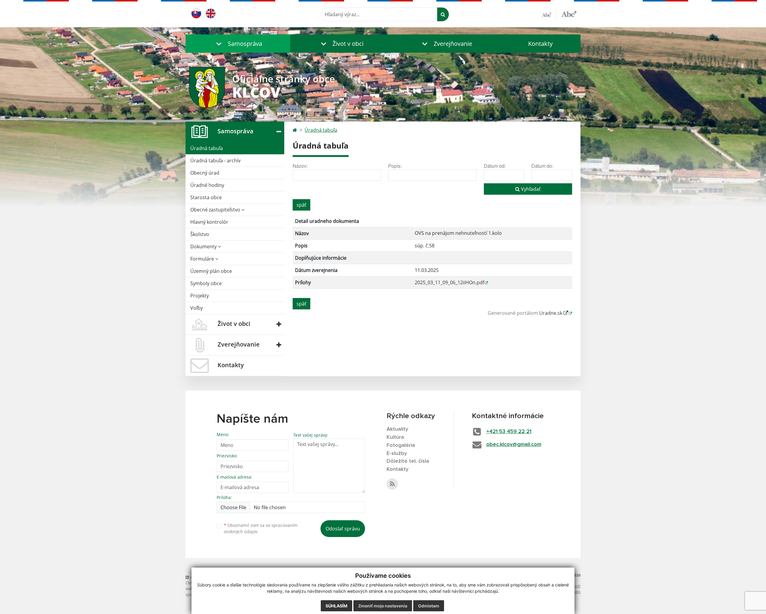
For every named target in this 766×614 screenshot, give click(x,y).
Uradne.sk (551, 313)
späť (301, 205)
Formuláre (202, 258)
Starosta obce (206, 197)
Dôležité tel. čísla (408, 461)
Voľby (196, 308)
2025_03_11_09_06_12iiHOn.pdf (449, 282)
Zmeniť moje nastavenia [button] (382, 605)
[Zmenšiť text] (549, 14)
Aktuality (397, 429)
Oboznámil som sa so (260, 528)
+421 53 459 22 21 (508, 431)
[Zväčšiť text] (569, 13)
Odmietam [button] (428, 605)
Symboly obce (206, 283)
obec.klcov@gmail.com (513, 444)
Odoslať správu (343, 528)
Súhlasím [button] (336, 605)
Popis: (395, 165)
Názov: (300, 165)
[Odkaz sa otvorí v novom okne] (392, 484)
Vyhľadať (530, 189)
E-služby (397, 453)
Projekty (199, 295)
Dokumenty (204, 246)
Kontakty (540, 44)
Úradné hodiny (207, 185)
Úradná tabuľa (206, 148)
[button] (238, 43)
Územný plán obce (211, 271)
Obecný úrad (204, 173)
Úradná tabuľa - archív (215, 160)
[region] (432, 254)
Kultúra (395, 437)
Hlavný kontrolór (209, 222)
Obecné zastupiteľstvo (215, 209)
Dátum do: (542, 165)
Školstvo (199, 234)
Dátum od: (495, 165)
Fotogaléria (401, 445)
